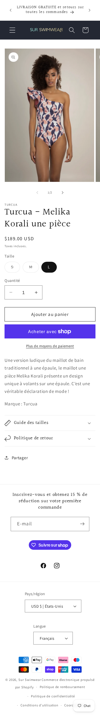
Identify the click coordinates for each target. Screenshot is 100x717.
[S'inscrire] (82, 524)
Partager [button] (20, 458)
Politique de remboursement (62, 687)
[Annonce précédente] (10, 10)
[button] (12, 30)
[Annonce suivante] (89, 10)
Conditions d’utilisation (39, 705)
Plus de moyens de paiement (50, 346)
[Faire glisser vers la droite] (63, 192)
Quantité (12, 280)
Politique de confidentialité (53, 696)
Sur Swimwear (29, 679)
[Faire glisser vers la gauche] (37, 192)
